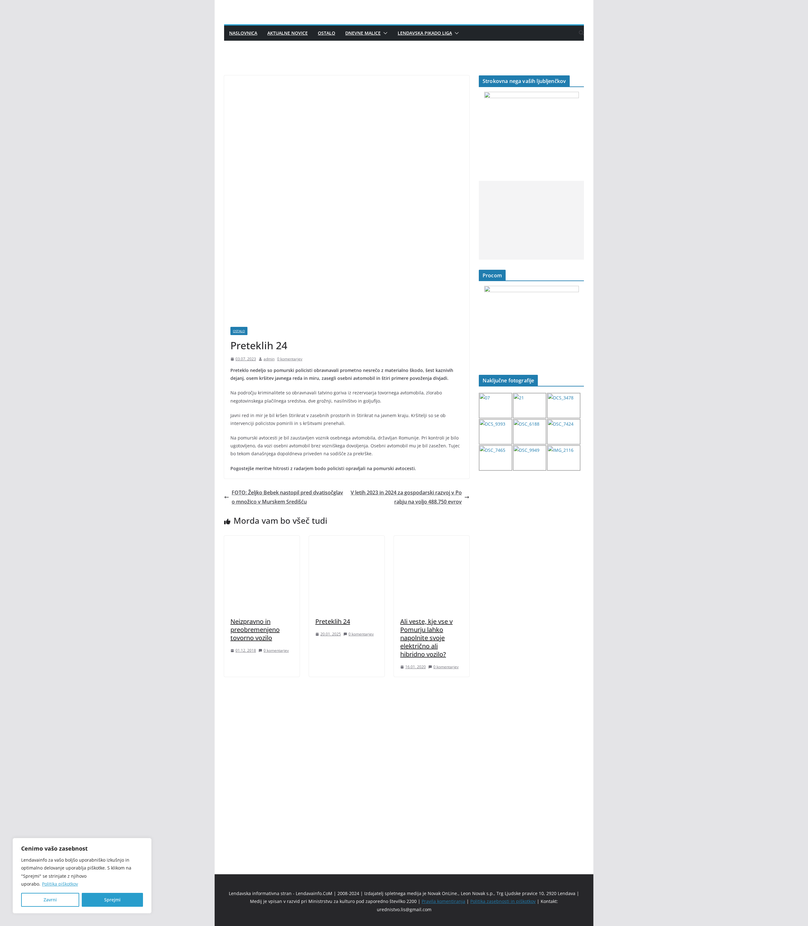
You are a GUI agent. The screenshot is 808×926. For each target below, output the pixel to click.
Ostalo (326, 33)
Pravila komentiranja (443, 901)
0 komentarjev (289, 359)
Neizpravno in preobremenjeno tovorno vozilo (255, 629)
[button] (384, 33)
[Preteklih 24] (346, 540)
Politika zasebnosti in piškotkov (503, 901)
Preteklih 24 (332, 621)
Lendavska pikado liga (425, 33)
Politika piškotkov (60, 884)
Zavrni (50, 900)
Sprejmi (112, 900)
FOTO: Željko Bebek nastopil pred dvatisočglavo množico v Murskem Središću (287, 497)
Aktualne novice (287, 33)
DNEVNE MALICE (363, 33)
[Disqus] (346, 765)
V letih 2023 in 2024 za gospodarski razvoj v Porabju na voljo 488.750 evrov (406, 497)
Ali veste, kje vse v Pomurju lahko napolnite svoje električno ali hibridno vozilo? (426, 637)
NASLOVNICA (243, 33)
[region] (82, 875)
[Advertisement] (531, 220)
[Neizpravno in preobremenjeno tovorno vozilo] (262, 540)
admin (269, 359)
